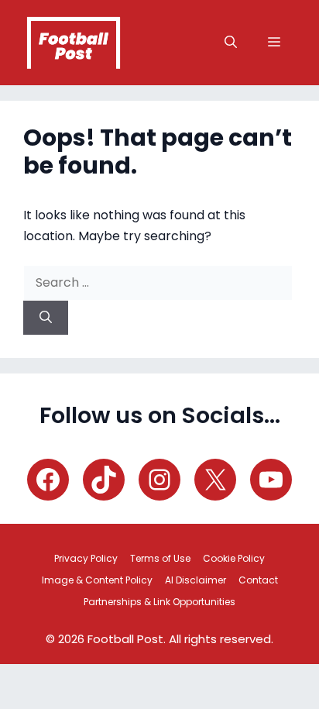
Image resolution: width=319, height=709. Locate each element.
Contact (258, 580)
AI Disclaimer (195, 580)
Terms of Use (160, 558)
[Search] (45, 318)
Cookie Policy (234, 558)
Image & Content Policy (97, 580)
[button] (230, 42)
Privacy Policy (86, 558)
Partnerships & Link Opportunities (159, 601)
